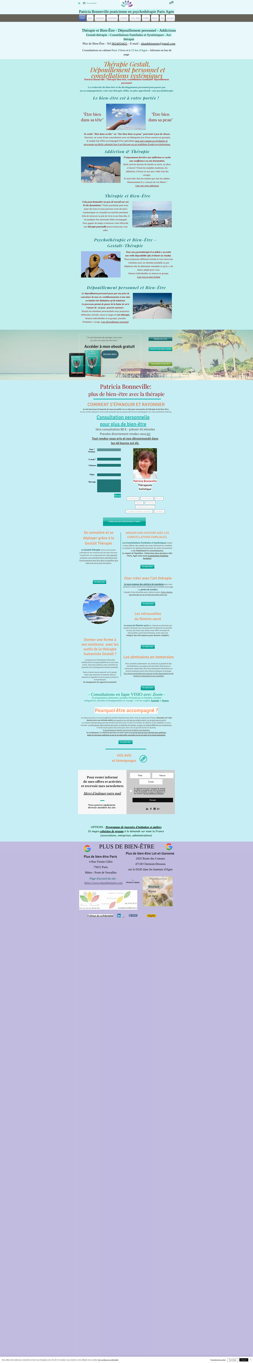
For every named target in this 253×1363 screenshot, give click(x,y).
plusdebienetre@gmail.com (158, 43)
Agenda (155, 700)
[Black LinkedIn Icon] (147, 808)
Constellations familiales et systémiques (139, 511)
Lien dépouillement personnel (115, 322)
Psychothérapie (133, 498)
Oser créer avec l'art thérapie (148, 578)
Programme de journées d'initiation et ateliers (134, 827)
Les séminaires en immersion (148, 657)
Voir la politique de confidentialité (108, 1360)
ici (148, 434)
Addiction (139, 503)
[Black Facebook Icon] (150, 808)
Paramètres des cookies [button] (218, 1360)
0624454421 (119, 43)
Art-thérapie (150, 503)
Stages (165, 700)
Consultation (159, 511)
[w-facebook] (123, 918)
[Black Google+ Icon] (158, 808)
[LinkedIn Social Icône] (119, 915)
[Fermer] (250, 1359)
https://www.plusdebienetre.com (103, 882)
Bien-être (159, 498)
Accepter (244, 1360)
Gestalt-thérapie (147, 498)
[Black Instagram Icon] (154, 808)
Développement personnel (145, 507)
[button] (171, 2)
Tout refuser (232, 1360)
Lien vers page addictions (147, 185)
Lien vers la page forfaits (148, 277)
